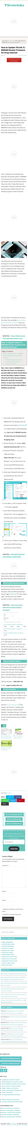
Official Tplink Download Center (14, 360)
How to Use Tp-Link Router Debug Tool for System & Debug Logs (6, 736)
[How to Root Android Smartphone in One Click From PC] (6, 743)
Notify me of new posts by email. (12, 914)
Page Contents (7, 351)
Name (4, 891)
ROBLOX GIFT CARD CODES (9, 957)
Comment (5, 865)
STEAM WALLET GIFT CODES (9, 961)
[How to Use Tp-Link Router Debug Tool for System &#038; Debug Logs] (6, 731)
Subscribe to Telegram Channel (10, 1063)
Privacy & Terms (17, 1124)
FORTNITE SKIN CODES (8, 944)
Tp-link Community (11, 363)
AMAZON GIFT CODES (8, 950)
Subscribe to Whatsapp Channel (11, 1058)
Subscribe (14, 849)
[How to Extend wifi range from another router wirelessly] (18, 731)
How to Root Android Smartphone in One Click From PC (6, 748)
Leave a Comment (23, 55)
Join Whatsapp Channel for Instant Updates (14, 60)
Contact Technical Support (13, 361)
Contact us (9, 1124)
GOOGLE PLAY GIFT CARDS (9, 959)
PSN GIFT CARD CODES (8, 963)
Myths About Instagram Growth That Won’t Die (13, 974)
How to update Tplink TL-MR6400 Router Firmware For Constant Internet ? (13, 356)
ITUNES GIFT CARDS (7, 952)
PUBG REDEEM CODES (8, 954)
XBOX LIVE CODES (7, 965)
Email (4, 900)
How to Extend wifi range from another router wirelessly (18, 736)
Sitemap (25, 1124)
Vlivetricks (14, 5)
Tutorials (9, 793)
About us (3, 1124)
